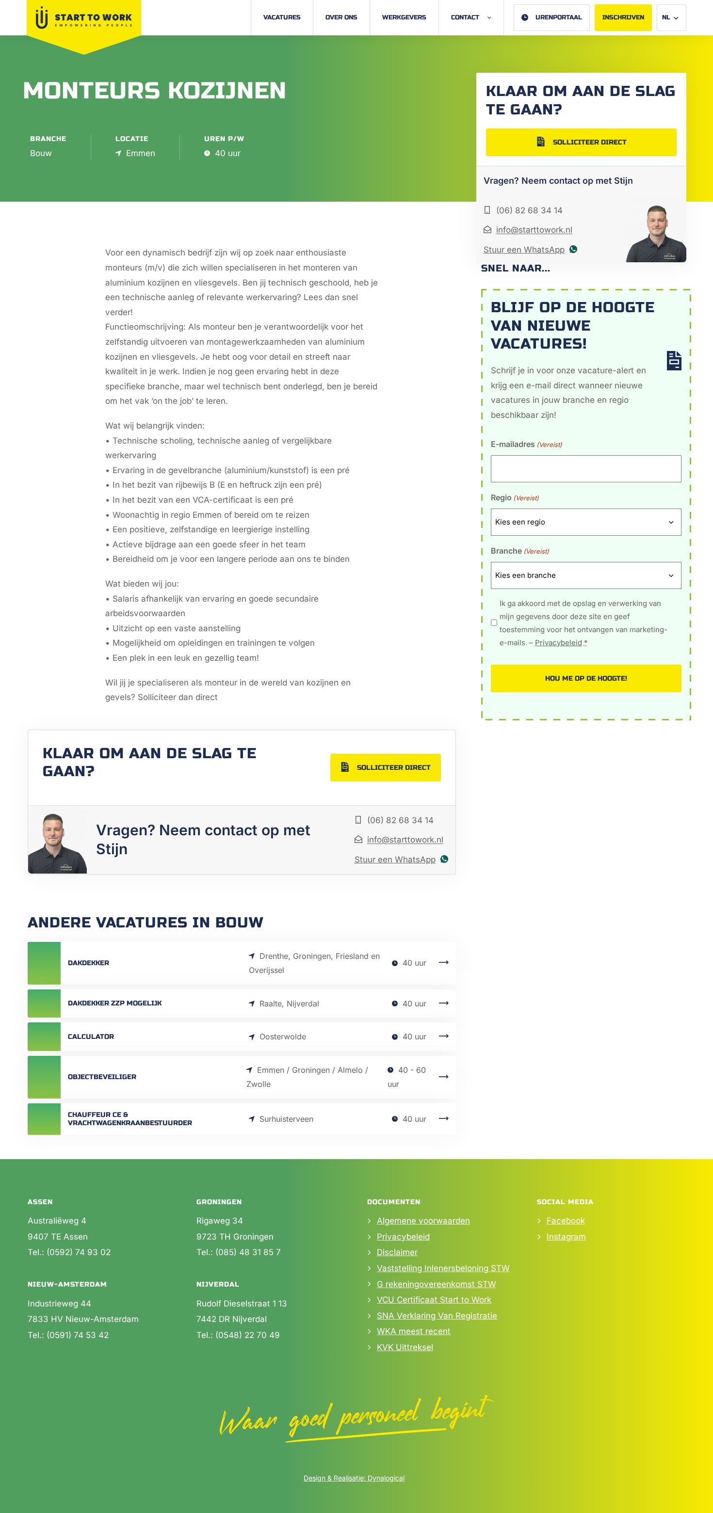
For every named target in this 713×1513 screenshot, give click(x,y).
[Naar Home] (84, 17)
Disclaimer (397, 1252)
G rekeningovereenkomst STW (436, 1284)
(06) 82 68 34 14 (400, 820)
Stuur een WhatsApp (395, 859)
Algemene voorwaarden (423, 1221)
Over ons (341, 17)
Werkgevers (404, 17)
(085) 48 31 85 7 (248, 1252)
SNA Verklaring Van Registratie (437, 1316)
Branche (520, 551)
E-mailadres (526, 444)
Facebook (566, 1221)
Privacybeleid (558, 642)
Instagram (566, 1237)
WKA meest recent (414, 1331)
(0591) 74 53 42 (78, 1335)
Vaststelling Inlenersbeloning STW (443, 1268)
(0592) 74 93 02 (79, 1252)
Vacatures (282, 17)
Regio (515, 497)
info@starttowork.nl (405, 839)
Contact (465, 17)
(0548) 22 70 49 (247, 1335)
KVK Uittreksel (405, 1347)
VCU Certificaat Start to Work (434, 1300)
